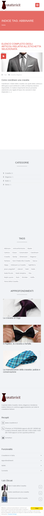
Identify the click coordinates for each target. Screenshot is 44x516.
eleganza (33, 257)
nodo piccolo (8, 273)
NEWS (4, 466)
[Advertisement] (22, 119)
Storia (8, 185)
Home (4, 25)
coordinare (34, 253)
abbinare (7, 248)
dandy (15, 257)
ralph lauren (8, 277)
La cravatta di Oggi (11, 318)
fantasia (7, 261)
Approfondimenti (7, 460)
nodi (27, 269)
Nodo (8, 181)
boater (30, 248)
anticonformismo (19, 248)
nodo (33, 269)
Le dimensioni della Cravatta (18, 498)
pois (30, 273)
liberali (20, 269)
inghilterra (32, 265)
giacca (35, 261)
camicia (7, 253)
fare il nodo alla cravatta (21, 261)
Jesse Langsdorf (9, 269)
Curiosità (5, 471)
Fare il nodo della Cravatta (17, 486)
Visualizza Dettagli (12, 514)
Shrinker (25, 277)
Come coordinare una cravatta (15, 80)
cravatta (7, 257)
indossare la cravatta (18, 265)
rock (17, 277)
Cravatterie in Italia (8, 455)
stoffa (32, 277)
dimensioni (23, 257)
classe (14, 253)
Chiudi (36, 508)
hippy (6, 265)
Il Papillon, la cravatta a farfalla (17, 344)
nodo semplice (21, 273)
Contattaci (8, 438)
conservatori (23, 253)
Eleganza (9, 177)
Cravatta (9, 173)
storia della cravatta (11, 281)
